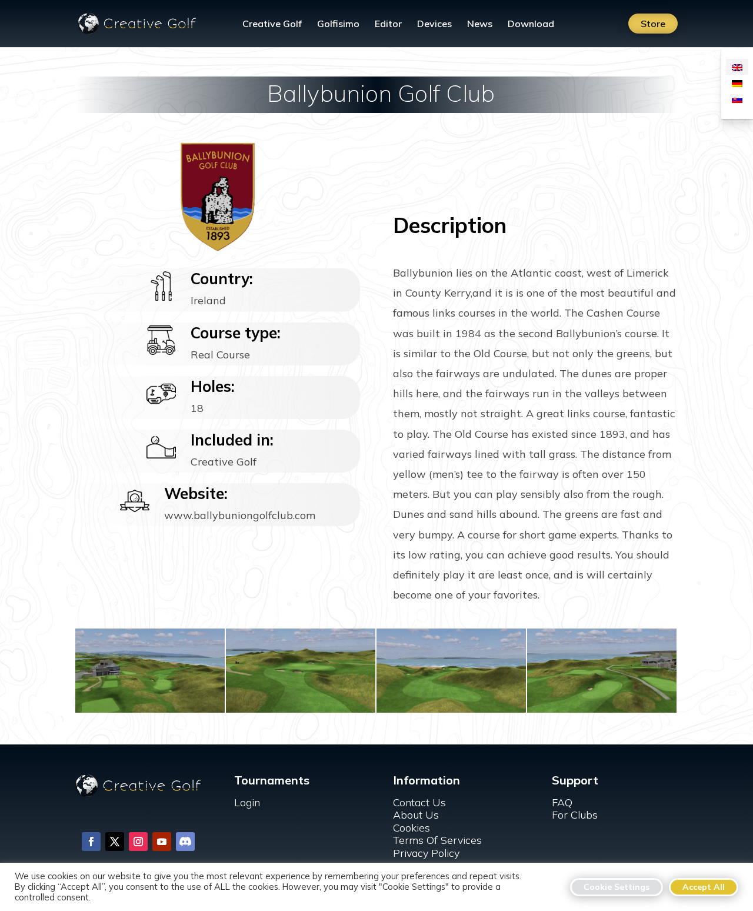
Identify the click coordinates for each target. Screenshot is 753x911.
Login (247, 802)
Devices (434, 24)
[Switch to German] (737, 83)
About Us (416, 815)
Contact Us (419, 802)
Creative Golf (272, 24)
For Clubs (575, 815)
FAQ (562, 802)
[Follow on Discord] (185, 841)
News (479, 24)
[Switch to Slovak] (737, 99)
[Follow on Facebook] (91, 841)
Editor (388, 24)
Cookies (411, 827)
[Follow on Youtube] (161, 841)
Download (531, 24)
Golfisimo (338, 24)
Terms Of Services (437, 840)
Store (653, 23)
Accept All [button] (703, 887)
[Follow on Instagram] (138, 841)
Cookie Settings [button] (616, 887)
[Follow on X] (114, 841)
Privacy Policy (426, 853)
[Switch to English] (737, 67)
